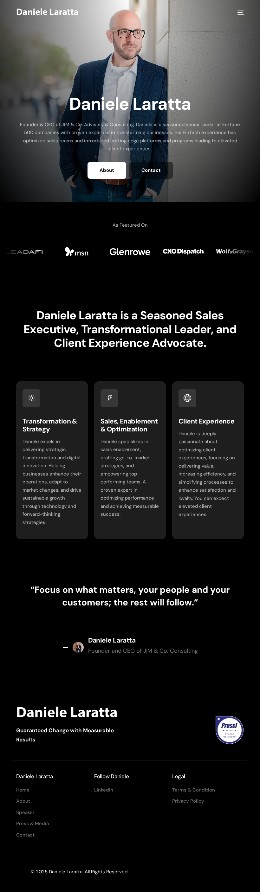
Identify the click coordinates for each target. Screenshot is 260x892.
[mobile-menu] (239, 12)
